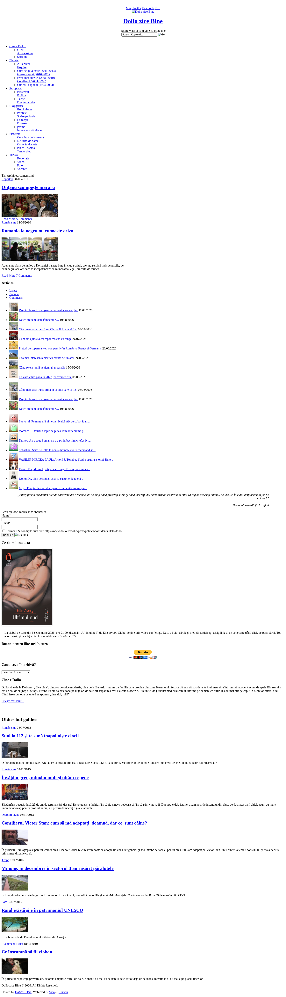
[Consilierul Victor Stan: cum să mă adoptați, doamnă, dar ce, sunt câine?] (15, 844)
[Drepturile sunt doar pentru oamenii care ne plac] (13, 310)
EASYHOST (23, 992)
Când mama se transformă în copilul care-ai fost (48, 329)
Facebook (148, 8)
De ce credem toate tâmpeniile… (39, 319)
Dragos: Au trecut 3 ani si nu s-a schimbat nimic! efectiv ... (55, 440)
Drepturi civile (26, 102)
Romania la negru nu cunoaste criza (37, 230)
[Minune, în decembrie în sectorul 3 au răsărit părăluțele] (15, 889)
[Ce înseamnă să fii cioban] (15, 973)
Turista (13, 155)
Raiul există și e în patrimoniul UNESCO (42, 910)
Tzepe (21, 98)
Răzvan (63, 992)
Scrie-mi (22, 56)
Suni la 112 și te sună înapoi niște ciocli (40, 735)
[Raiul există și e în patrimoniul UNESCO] (15, 931)
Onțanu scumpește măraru (28, 187)
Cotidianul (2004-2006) (31, 81)
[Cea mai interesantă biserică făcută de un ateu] (13, 358)
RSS (157, 8)
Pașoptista (15, 88)
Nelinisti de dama (28, 141)
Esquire (21, 67)
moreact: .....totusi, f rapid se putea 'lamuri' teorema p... (52, 431)
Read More (8, 219)
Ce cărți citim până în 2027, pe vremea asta (45, 377)
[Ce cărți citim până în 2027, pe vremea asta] (13, 377)
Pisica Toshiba (26, 148)
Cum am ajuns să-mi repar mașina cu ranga (45, 339)
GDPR (21, 49)
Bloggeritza (16, 105)
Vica (52, 992)
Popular (14, 294)
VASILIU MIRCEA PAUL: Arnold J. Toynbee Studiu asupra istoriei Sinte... (66, 459)
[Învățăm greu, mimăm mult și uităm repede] (15, 798)
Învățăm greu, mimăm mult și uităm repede (45, 777)
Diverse (22, 123)
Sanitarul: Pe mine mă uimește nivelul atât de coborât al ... (54, 421)
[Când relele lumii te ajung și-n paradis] (13, 367)
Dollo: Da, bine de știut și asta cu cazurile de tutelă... (51, 478)
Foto (20, 165)
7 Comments (24, 275)
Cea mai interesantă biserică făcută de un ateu (47, 358)
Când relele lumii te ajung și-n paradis (42, 367)
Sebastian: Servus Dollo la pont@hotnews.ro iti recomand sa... (57, 450)
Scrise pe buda (26, 116)
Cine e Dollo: (17, 46)
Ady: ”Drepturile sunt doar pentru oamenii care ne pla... (53, 488)
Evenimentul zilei (12, 943)
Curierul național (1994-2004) (35, 84)
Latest (13, 290)
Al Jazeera (23, 63)
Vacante (22, 169)
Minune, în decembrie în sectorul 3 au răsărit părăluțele (58, 868)
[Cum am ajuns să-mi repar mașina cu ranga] (13, 339)
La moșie (22, 119)
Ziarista (13, 60)
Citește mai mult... (13, 701)
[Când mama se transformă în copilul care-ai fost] (13, 329)
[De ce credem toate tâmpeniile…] (13, 319)
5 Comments (24, 219)
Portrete (22, 112)
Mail (129, 8)
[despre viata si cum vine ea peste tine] (143, 11)
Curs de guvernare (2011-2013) (36, 70)
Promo (21, 126)
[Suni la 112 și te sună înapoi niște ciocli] (15, 757)
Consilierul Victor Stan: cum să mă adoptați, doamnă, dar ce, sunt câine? (74, 822)
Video (21, 162)
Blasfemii (23, 91)
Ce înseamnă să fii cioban (27, 951)
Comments (16, 297)
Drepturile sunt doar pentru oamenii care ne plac (48, 310)
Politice (21, 95)
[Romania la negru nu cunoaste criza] (30, 259)
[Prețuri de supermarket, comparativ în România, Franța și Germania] (13, 348)
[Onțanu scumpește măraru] (30, 216)
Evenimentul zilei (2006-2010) (36, 77)
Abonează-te (25, 53)
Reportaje (23, 158)
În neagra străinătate (29, 130)
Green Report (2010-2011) (33, 74)
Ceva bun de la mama (30, 137)
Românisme (24, 109)
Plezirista (14, 134)
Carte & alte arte (27, 144)
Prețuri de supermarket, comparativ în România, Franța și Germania (60, 348)
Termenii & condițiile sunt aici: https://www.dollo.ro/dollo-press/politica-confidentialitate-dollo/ (63, 531)
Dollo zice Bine (143, 21)
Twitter (136, 8)
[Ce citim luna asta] (27, 626)
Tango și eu (24, 151)
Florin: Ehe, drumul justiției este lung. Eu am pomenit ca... (54, 469)
